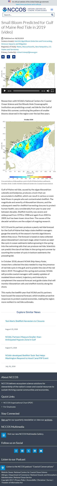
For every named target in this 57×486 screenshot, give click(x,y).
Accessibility (31, 480)
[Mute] (48, 91)
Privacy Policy (20, 480)
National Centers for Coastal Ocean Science (30, 472)
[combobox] (26, 15)
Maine (19, 46)
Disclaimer (42, 480)
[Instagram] (16, 451)
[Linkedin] (35, 451)
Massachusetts (28, 46)
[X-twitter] (28, 451)
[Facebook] (22, 451)
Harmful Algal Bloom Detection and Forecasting (33, 41)
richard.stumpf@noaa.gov (27, 52)
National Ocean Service (23, 477)
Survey (49, 480)
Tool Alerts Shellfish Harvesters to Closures (25, 321)
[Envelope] (41, 451)
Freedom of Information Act (12, 483)
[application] (28, 78)
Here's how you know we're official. (28, 4)
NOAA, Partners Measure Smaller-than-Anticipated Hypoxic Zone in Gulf (23, 338)
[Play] (4, 91)
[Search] (52, 15)
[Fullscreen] (52, 91)
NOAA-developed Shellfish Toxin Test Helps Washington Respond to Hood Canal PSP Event (26, 356)
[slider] (26, 90)
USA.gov (4, 475)
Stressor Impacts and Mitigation (14, 44)
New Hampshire (41, 46)
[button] (52, 10)
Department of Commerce (19, 475)
